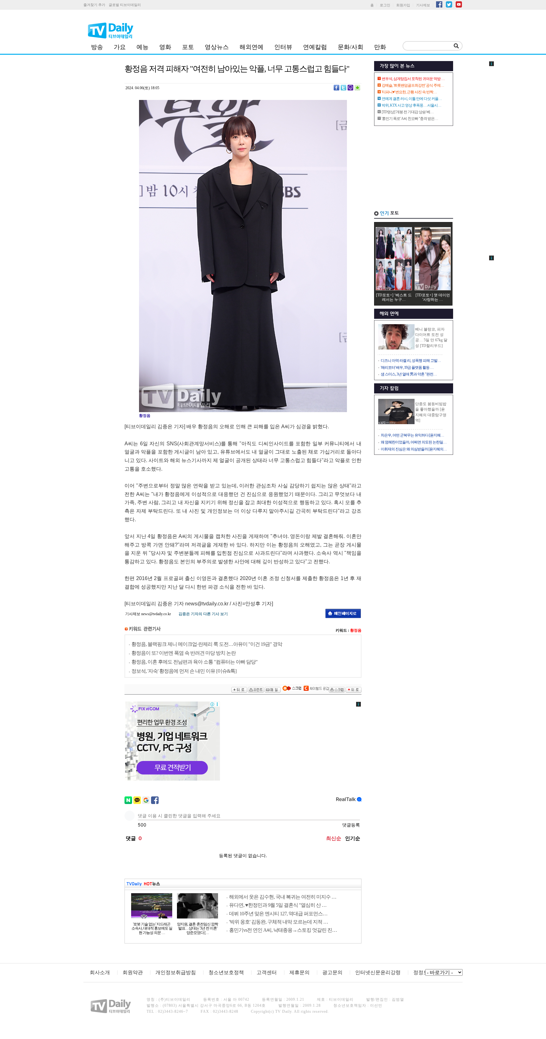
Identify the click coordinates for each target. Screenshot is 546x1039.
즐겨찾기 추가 (94, 5)
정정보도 (423, 972)
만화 (380, 47)
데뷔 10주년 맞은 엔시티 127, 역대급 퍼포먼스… (278, 913)
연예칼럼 (315, 47)
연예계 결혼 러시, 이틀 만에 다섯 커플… (412, 98)
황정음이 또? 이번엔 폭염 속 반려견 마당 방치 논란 (183, 653)
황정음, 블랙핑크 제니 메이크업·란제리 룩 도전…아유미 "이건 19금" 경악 (206, 644)
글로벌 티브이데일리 (125, 5)
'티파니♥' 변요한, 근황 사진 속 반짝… (409, 92)
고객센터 (267, 972)
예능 (142, 47)
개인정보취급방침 (175, 972)
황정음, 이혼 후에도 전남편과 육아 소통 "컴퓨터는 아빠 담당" (194, 662)
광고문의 (332, 972)
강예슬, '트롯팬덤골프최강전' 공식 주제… (413, 85)
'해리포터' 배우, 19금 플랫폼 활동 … (407, 367)
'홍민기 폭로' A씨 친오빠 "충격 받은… (410, 118)
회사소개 (100, 972)
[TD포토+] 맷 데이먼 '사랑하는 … (433, 297)
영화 (165, 47)
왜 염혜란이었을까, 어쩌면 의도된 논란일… (413, 442)
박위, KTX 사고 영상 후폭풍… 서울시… (411, 105)
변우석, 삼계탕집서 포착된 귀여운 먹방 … (413, 79)
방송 (97, 47)
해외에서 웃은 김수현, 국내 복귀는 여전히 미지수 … (282, 897)
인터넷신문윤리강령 (378, 972)
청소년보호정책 (226, 972)
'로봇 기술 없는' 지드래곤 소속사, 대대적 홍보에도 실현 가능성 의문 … (151, 928)
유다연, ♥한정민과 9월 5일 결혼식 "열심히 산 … (277, 905)
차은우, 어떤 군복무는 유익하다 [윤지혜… (412, 435)
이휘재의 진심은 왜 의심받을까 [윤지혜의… (414, 449)
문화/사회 (350, 47)
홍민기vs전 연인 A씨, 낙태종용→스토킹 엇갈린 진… (283, 930)
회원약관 (133, 972)
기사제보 (423, 5)
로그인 (385, 5)
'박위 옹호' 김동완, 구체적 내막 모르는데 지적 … (278, 922)
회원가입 (403, 5)
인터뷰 (283, 47)
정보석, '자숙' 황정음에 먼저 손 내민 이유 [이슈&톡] (183, 671)
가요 (120, 47)
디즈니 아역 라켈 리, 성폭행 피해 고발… (411, 360)
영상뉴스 (217, 47)
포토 (188, 47)
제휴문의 (299, 972)
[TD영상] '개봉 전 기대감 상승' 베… (408, 112)
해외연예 (252, 47)
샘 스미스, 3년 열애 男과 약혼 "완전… (409, 374)
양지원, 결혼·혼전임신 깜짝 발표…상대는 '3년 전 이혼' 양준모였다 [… (197, 928)
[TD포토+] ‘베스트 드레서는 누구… (394, 297)
